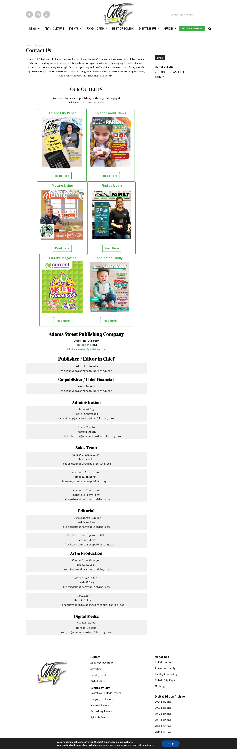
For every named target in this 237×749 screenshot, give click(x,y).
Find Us (159, 77)
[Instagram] (38, 14)
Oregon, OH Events (101, 699)
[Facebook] (29, 14)
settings (149, 745)
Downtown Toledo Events (105, 693)
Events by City (100, 688)
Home (28, 45)
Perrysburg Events (101, 711)
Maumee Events (99, 705)
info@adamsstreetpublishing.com (86, 349)
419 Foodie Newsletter (170, 72)
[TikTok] (46, 14)
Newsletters (164, 66)
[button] (209, 28)
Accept (170, 743)
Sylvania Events (99, 717)
